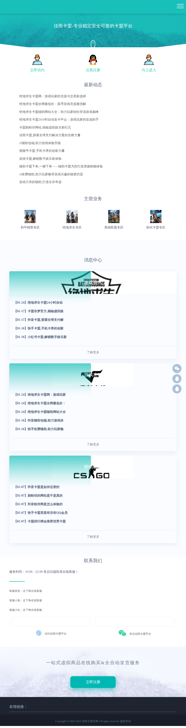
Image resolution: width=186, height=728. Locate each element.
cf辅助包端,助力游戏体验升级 (40, 143)
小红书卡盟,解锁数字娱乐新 (40, 337)
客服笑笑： (16, 590)
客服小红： (16, 609)
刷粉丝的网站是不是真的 (38, 495)
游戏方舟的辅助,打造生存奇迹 (40, 182)
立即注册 (93, 682)
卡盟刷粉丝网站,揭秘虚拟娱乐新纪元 (45, 127)
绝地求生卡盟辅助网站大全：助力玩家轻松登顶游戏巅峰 (59, 112)
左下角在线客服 (25, 590)
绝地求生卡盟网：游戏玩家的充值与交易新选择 (52, 96)
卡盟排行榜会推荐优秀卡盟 (40, 521)
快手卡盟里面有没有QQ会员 (41, 512)
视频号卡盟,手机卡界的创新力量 (42, 150)
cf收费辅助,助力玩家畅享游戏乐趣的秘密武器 (51, 174)
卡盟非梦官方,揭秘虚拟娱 (39, 311)
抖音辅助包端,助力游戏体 (39, 420)
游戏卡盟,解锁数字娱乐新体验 (40, 158)
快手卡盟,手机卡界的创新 (39, 328)
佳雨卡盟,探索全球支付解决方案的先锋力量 (50, 135)
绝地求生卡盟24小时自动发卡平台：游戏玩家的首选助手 (59, 119)
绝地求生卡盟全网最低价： (40, 403)
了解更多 (93, 352)
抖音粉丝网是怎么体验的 (38, 504)
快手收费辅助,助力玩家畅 (39, 429)
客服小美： (16, 600)
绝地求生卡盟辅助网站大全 (40, 412)
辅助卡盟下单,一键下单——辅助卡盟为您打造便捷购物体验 (61, 166)
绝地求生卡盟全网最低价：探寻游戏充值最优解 (52, 104)
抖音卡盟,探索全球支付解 (39, 319)
